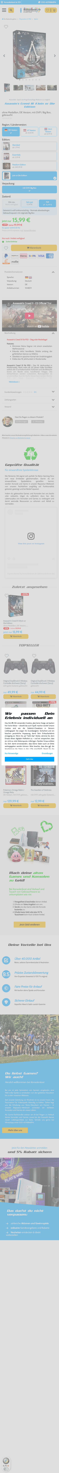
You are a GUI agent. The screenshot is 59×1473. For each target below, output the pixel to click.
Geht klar (29, 759)
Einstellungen (47, 753)
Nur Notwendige (11, 753)
